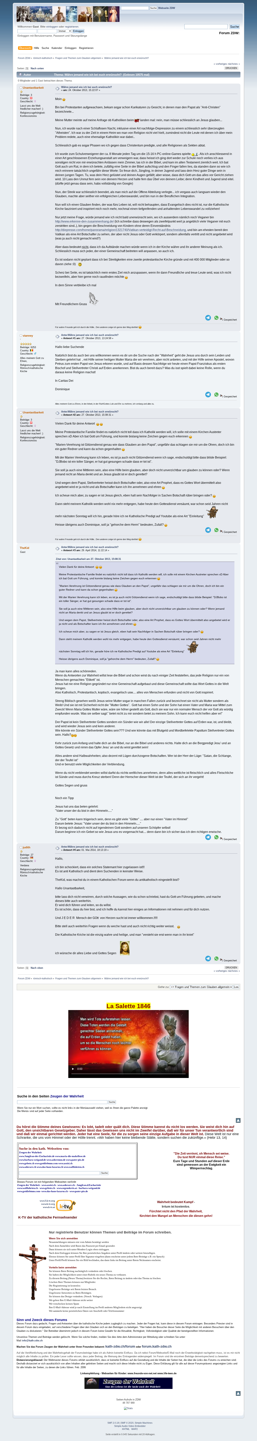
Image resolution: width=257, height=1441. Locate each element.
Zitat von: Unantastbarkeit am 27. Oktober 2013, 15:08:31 (88, 559)
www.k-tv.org (48, 1204)
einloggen (52, 26)
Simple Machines (143, 1423)
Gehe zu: (163, 987)
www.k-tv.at (49, 1207)
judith (26, 847)
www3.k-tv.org (47, 1200)
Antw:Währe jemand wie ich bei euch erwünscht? (90, 335)
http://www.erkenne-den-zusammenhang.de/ (84, 221)
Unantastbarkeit (33, 87)
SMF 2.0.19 (113, 1423)
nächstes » (234, 63)
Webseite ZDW (166, 8)
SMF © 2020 (127, 1423)
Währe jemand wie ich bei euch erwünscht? (86, 87)
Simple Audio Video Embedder (130, 1426)
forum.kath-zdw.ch (157, 1346)
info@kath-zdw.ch (32, 1340)
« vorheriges (220, 63)
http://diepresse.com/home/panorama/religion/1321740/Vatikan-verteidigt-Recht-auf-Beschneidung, (121, 230)
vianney (28, 335)
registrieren (71, 26)
